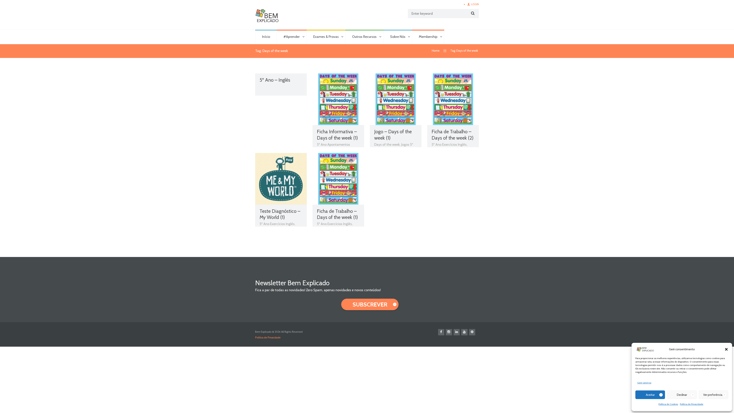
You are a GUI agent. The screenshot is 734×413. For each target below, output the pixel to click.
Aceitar (650, 395)
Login (475, 4)
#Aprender (291, 37)
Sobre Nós (397, 37)
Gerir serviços (644, 382)
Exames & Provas (326, 37)
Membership (428, 37)
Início (266, 37)
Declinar (682, 395)
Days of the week (387, 144)
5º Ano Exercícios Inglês (449, 144)
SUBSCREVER (370, 304)
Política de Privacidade (691, 404)
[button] (726, 349)
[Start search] (472, 13)
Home (435, 50)
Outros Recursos (364, 37)
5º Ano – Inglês (275, 80)
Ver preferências (713, 395)
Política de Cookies (668, 404)
